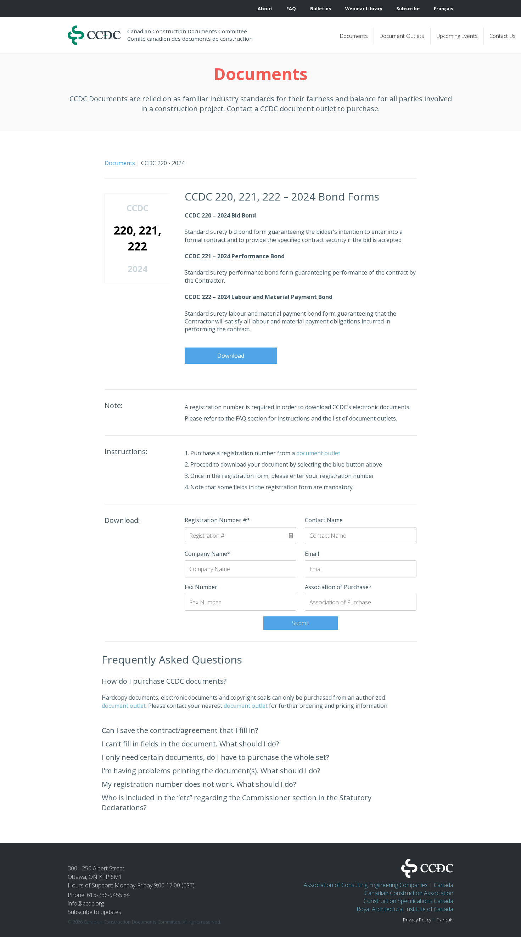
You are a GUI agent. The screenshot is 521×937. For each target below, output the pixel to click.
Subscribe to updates (94, 912)
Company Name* (207, 554)
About (265, 8)
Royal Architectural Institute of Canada (405, 909)
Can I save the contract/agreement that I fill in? (180, 730)
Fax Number (201, 587)
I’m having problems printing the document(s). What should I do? (211, 770)
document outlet (318, 453)
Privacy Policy (417, 920)
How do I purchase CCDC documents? (164, 681)
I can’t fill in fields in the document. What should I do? (190, 744)
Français (444, 920)
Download (230, 356)
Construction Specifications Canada (408, 901)
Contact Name (324, 520)
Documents (354, 35)
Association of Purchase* (338, 587)
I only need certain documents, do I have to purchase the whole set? (215, 757)
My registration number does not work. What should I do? (199, 784)
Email (312, 554)
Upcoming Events (457, 35)
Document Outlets (402, 35)
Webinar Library (363, 8)
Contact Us (502, 35)
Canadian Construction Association (409, 893)
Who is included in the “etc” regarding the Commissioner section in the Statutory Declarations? (236, 802)
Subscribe (408, 8)
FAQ (291, 8)
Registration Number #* (217, 520)
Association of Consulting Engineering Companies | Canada (378, 885)
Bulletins (320, 8)
